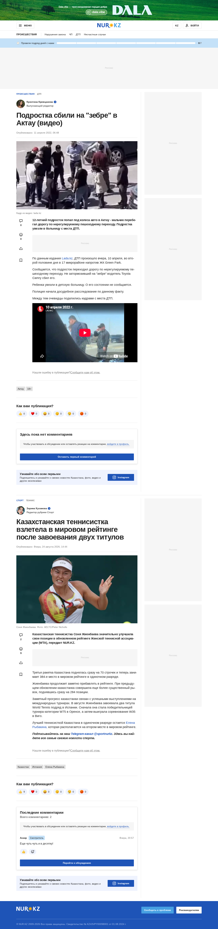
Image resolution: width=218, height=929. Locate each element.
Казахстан (23, 767)
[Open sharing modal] (21, 248)
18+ (29, 388)
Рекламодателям (189, 910)
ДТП (78, 34)
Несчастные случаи (95, 34)
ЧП (70, 34)
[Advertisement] (109, 68)
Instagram (123, 477)
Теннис (30, 500)
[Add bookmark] (21, 260)
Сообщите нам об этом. (85, 372)
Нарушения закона (55, 34)
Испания (37, 767)
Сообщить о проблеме (157, 910)
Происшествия (26, 34)
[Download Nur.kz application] (109, 10)
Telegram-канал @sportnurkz (91, 734)
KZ (176, 25)
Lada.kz (67, 258)
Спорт (20, 500)
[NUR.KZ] (109, 25)
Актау (21, 388)
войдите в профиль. (118, 444)
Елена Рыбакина (54, 767)
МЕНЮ (28, 25)
